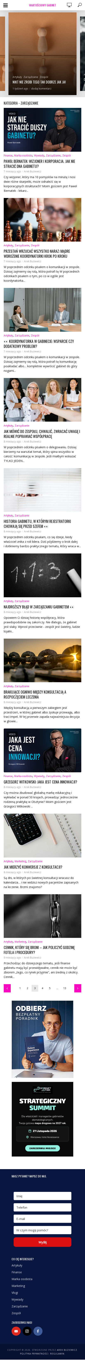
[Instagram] (27, 1331)
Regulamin (57, 1353)
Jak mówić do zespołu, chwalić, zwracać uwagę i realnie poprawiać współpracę (42, 434)
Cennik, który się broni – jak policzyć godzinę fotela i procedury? (39, 950)
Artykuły (17, 77)
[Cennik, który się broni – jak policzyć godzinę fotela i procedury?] (42, 916)
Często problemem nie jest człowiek (38, 82)
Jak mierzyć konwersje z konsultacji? (33, 866)
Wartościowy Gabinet (42, 5)
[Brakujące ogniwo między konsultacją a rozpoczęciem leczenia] (42, 660)
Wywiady (39, 155)
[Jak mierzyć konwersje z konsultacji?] (42, 835)
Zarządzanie (31, 77)
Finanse (8, 155)
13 (64, 988)
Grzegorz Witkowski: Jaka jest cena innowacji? (40, 781)
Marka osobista (23, 155)
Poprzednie (7, 988)
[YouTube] (16, 1331)
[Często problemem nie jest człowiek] (42, 53)
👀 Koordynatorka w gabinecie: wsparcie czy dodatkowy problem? (39, 344)
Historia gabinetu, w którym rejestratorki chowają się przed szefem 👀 (37, 524)
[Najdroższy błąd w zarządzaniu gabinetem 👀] (42, 575)
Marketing (20, 861)
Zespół (44, 77)
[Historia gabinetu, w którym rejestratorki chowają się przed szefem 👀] (42, 490)
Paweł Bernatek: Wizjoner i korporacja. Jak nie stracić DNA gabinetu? (39, 164)
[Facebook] (37, 1331)
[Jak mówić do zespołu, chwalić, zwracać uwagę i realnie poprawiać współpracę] (42, 400)
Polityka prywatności (34, 1353)
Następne (77, 988)
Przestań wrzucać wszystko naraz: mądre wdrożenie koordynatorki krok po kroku (37, 254)
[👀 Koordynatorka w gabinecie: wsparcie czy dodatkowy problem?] (42, 310)
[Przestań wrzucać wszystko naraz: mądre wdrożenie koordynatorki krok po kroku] (42, 220)
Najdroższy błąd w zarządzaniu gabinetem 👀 (39, 606)
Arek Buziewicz (32, 171)
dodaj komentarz (43, 88)
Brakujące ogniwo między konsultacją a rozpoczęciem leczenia (35, 694)
